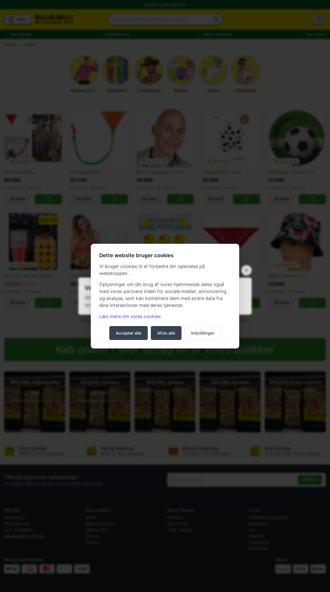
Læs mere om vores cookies (130, 316)
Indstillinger (202, 333)
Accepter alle (128, 333)
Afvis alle (166, 333)
